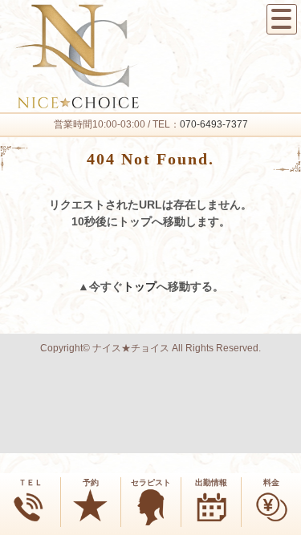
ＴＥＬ (30, 482)
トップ (140, 286)
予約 (91, 482)
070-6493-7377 (214, 124)
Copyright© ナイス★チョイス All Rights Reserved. (150, 348)
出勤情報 (211, 482)
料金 (271, 482)
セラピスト (151, 482)
